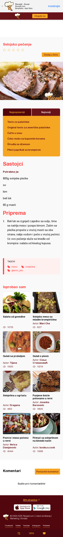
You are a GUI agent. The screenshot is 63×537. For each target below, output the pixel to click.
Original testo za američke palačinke (28, 127)
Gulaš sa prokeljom (16, 349)
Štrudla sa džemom (18, 144)
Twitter (18, 526)
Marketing (14, 518)
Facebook (9, 526)
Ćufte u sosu (14, 133)
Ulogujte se (39, 16)
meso (14, 266)
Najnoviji (46, 112)
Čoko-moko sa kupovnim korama (26, 138)
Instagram (36, 526)
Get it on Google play (41, 507)
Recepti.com (6, 517)
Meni (31, 533)
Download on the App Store (23, 507)
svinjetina (30, 266)
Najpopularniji (17, 112)
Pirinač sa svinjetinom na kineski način (46, 433)
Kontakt (24, 518)
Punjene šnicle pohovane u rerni (46, 390)
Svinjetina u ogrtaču (16, 390)
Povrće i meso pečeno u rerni (16, 433)
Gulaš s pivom (46, 349)
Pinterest (46, 526)
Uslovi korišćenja (43, 516)
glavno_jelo (17, 270)
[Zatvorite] (2, 6)
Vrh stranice (30, 499)
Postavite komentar (47, 471)
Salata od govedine (16, 310)
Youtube (26, 526)
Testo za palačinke (18, 121)
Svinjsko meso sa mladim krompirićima (46, 310)
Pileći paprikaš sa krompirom (24, 149)
